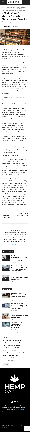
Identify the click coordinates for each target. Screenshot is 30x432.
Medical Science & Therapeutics (13, 7)
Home (3, 7)
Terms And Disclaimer (7, 425)
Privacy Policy (18, 425)
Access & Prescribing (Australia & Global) (14, 7)
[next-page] (5, 284)
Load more (14, 332)
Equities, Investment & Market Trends (5, 259)
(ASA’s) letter (11, 65)
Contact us (5, 427)
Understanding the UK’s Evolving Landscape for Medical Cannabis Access (19, 277)
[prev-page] (3, 284)
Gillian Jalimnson (7, 26)
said (26, 106)
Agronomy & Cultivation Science (4, 269)
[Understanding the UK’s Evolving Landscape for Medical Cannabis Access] (6, 316)
